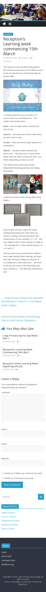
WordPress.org (7, 564)
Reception (8, 34)
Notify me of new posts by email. (18, 478)
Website (5, 458)
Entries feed (6, 556)
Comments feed (8, 560)
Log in (4, 552)
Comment (5, 392)
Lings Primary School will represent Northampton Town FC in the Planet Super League (22, 301)
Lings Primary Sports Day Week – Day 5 (21, 337)
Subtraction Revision (9, 524)
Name (4, 429)
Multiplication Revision (10, 520)
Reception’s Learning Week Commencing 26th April (17, 351)
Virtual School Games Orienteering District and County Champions (20, 318)
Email (4, 444)
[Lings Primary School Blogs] (4, 24)
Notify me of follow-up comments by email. (23, 473)
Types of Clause (8, 528)
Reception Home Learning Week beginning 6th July (20, 365)
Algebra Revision (8, 512)
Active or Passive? (8, 516)
